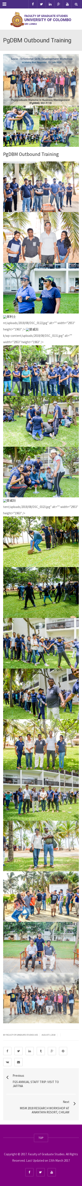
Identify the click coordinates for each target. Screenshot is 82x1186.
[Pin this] (63, 1051)
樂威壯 (34, 329)
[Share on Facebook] (7, 1051)
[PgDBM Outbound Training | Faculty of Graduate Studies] (41, 19)
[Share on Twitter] (18, 1051)
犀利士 (11, 317)
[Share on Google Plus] (52, 1051)
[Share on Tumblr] (41, 1051)
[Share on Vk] (7, 1062)
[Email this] (18, 1062)
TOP (41, 1138)
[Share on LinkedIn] (29, 1051)
